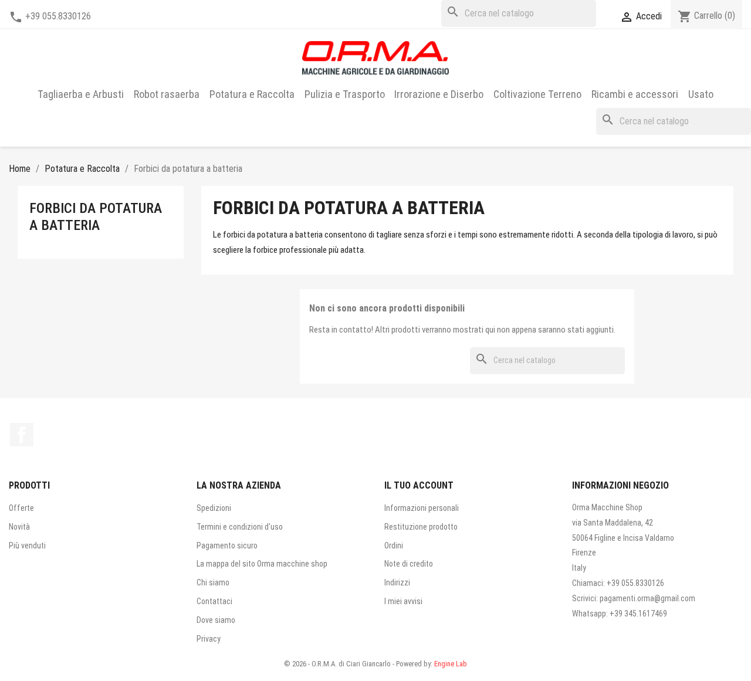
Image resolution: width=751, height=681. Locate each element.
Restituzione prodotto (421, 526)
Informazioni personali (421, 508)
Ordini (393, 545)
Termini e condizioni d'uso (240, 526)
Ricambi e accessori (634, 94)
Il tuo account (419, 485)
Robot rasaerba (166, 94)
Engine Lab (450, 663)
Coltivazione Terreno (537, 94)
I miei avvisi (403, 601)
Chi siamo (213, 582)
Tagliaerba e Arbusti (81, 94)
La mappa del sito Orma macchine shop (262, 563)
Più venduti (27, 545)
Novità (19, 526)
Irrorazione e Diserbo (438, 94)
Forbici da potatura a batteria (95, 216)
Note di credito (408, 563)
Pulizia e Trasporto (345, 94)
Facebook (21, 434)
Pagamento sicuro (227, 545)
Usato (700, 94)
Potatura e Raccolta (252, 94)
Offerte (21, 508)
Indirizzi (397, 582)
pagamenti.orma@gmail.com (647, 598)
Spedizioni (214, 508)
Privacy (209, 638)
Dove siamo (216, 620)
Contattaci (214, 601)
